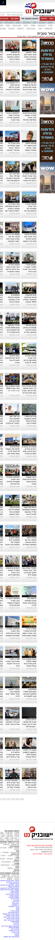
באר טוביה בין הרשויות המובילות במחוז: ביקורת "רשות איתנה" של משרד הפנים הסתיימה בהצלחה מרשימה (12, 211)
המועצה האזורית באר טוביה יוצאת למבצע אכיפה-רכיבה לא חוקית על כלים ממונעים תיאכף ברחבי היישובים (29, 180)
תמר (34, 22)
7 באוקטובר (15, 905)
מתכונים (10, 859)
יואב (2, 832)
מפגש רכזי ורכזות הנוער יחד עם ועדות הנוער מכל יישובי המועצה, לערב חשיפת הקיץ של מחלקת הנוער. (13, 241)
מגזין (17, 857)
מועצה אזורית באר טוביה (11, 917)
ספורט (16, 863)
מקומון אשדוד (14, 921)
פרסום (17, 935)
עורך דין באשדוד (14, 931)
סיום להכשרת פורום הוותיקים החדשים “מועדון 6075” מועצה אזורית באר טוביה (29, 299)
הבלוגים (10, 877)
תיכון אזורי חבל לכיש (12, 882)
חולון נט (16, 934)
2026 (22, 799)
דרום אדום (15, 874)
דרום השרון (42, 25)
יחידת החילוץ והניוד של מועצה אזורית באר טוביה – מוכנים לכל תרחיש (29, 724)
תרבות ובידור (14, 846)
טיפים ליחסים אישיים (12, 894)
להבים (50, 22)
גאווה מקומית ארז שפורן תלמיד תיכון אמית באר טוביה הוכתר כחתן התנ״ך (29, 663)
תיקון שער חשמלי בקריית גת (10, 926)
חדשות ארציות (6, 862)
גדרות (26, 25)
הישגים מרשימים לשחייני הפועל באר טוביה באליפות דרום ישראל (13, 572)
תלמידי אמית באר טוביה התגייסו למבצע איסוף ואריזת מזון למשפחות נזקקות (29, 784)
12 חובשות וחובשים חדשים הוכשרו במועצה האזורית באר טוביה (13, 56)
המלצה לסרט (14, 891)
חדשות (44, 18)
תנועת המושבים (14, 884)
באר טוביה (21, 36)
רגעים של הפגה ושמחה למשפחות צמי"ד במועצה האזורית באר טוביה (29, 511)
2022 (4, 799)
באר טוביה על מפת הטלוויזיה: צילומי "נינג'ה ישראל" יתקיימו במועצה (13, 147)
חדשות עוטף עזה (13, 912)
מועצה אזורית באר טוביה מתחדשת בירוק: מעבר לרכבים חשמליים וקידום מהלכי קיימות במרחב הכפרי (29, 362)
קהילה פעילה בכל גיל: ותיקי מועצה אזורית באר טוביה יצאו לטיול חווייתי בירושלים (29, 390)
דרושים (11, 855)
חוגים (17, 855)
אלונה (8, 25)
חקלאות (9, 879)
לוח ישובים (15, 854)
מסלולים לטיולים (14, 897)
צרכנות (16, 870)
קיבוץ (17, 909)
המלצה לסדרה (14, 893)
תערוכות (16, 849)
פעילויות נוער (15, 852)
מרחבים (11, 28)
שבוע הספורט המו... (13, 390)
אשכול (17, 832)
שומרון (33, 25)
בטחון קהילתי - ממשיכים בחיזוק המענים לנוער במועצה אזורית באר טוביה (29, 329)
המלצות (10, 868)
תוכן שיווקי (16, 871)
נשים (17, 867)
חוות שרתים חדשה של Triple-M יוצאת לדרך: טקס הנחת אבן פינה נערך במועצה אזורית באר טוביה (13, 453)
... (19, 726)
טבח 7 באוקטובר (13, 906)
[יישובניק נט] (38, 840)
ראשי (51, 18)
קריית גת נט (15, 932)
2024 (13, 799)
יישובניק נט (50, 36)
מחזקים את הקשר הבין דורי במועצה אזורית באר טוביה (12, 722)
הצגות (11, 848)
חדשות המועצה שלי (29, 18)
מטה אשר (10, 840)
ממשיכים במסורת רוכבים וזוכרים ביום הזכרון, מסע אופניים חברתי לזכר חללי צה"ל (29, 451)
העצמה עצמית (14, 896)
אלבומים (6, 852)
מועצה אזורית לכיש (13, 918)
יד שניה (3, 855)
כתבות (17, 848)
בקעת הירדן (9, 22)
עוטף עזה (15, 18)
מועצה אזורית (14, 911)
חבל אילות (26, 22)
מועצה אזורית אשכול (12, 915)
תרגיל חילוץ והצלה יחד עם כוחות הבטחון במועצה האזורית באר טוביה (29, 542)
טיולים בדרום (14, 899)
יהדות (17, 877)
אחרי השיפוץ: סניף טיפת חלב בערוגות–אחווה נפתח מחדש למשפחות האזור (29, 56)
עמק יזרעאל (17, 25)
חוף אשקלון (48, 28)
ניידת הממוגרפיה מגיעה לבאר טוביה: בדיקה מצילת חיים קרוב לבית (13, 87)
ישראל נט (16, 923)
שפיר (40, 28)
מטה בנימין (9, 837)
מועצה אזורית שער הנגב (11, 920)
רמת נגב (42, 22)
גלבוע (18, 22)
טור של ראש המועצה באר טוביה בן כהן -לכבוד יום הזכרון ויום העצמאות (13, 420)
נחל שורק (20, 28)
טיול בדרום (15, 902)
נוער (17, 851)
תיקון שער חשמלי (13, 887)
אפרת (50, 25)
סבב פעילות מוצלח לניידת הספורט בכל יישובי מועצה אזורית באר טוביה (12, 511)
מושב (17, 908)
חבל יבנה (14, 838)
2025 (17, 799)
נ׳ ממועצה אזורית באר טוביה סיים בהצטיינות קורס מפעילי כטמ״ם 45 (12, 784)
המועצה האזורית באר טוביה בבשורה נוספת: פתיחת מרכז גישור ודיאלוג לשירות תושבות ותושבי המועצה (13, 605)
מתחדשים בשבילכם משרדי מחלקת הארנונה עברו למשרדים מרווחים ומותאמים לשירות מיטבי (29, 696)
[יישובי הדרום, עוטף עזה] (39, 16)
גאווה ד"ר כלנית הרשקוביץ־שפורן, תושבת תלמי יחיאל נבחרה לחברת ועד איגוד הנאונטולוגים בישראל (29, 757)
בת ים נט (16, 924)
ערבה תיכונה (30, 28)
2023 (8, 799)
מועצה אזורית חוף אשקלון (10, 914)
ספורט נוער (15, 865)
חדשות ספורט (5, 865)
